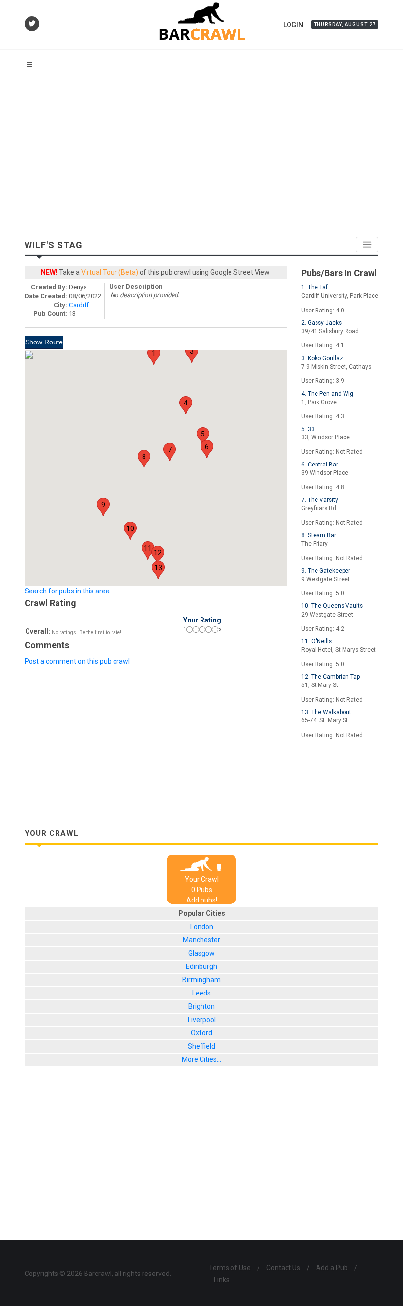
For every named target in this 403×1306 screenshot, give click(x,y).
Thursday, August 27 (345, 24)
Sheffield (201, 1046)
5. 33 (308, 429)
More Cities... (201, 1059)
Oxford (201, 1033)
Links (222, 1280)
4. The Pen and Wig (327, 393)
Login (293, 25)
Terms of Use (230, 1268)
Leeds (201, 993)
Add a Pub (332, 1268)
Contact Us (283, 1268)
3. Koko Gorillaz (322, 358)
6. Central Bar (319, 464)
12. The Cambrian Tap (330, 676)
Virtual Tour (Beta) (109, 272)
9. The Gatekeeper (325, 570)
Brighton (201, 1006)
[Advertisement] (201, 153)
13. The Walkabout (326, 712)
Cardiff (79, 305)
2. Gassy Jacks (321, 322)
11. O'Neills (316, 641)
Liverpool (202, 1020)
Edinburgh (201, 966)
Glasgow (201, 953)
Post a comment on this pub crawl (77, 661)
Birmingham (201, 980)
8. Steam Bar (318, 535)
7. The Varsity (319, 500)
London (201, 927)
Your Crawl (202, 879)
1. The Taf (314, 287)
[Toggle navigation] (367, 244)
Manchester (201, 940)
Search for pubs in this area (67, 591)
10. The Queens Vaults (332, 605)
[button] (154, 355)
